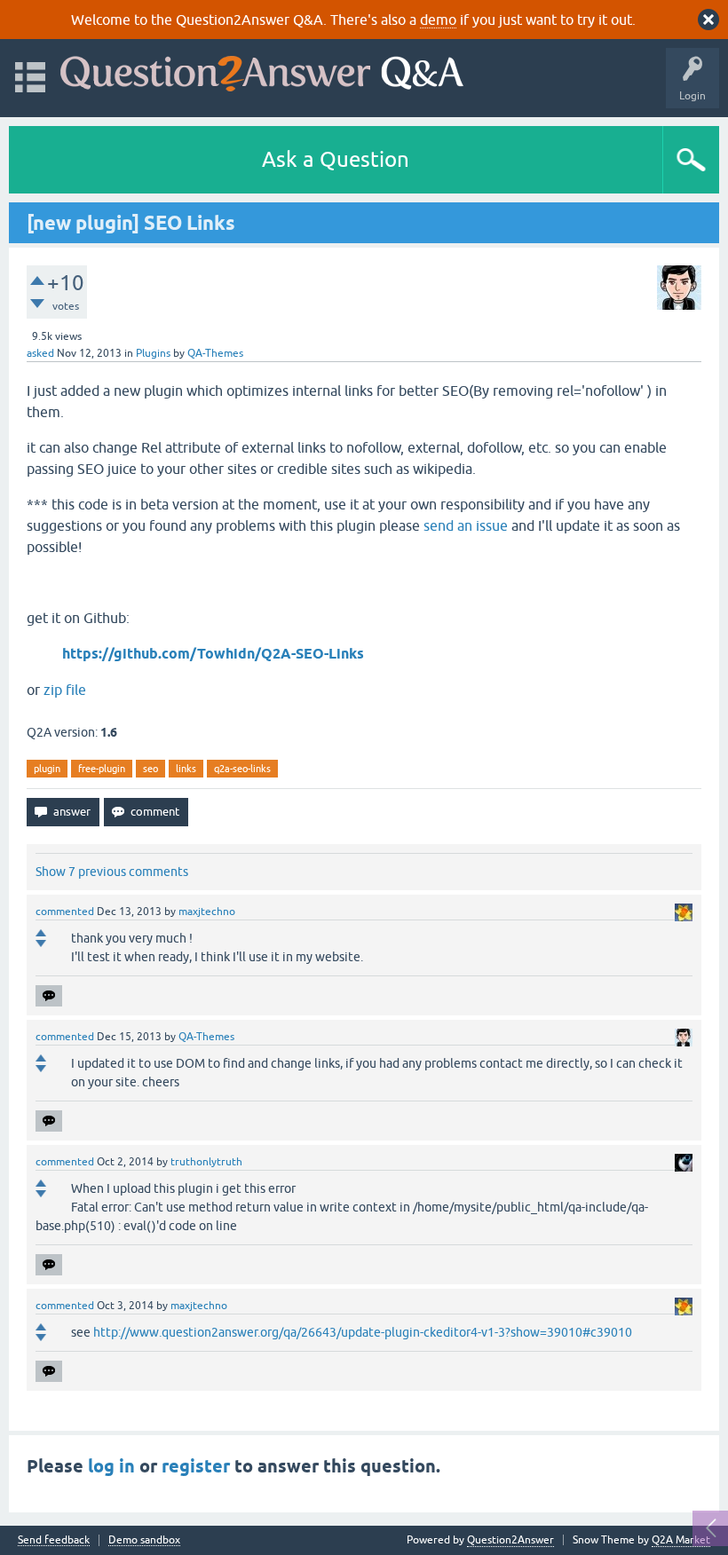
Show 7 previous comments (112, 871)
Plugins (153, 353)
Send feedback (54, 1540)
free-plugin (101, 768)
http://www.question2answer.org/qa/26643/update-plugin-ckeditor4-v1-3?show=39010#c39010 (362, 1332)
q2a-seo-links (242, 768)
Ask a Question (335, 159)
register (196, 1466)
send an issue (465, 525)
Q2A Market (681, 1540)
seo (150, 768)
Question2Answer (510, 1540)
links (186, 768)
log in (111, 1466)
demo (438, 20)
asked (40, 353)
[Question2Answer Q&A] (261, 69)
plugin (47, 768)
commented (65, 911)
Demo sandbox (144, 1540)
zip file (65, 690)
